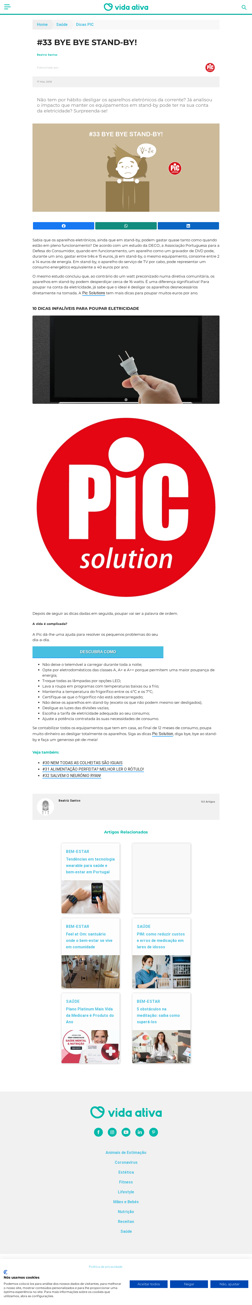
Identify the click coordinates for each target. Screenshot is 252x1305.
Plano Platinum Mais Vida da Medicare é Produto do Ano (90, 1015)
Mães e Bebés (126, 1201)
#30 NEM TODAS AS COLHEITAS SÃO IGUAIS (82, 762)
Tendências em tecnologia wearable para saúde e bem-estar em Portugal (90, 865)
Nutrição (126, 1211)
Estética (126, 1172)
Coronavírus (126, 1162)
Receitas (126, 1221)
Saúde (62, 24)
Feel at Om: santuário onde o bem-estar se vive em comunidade (89, 940)
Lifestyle (126, 1192)
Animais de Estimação (126, 1152)
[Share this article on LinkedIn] (188, 225)
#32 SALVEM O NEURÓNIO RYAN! (71, 775)
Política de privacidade (105, 1267)
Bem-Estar (77, 851)
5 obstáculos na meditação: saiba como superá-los (158, 1015)
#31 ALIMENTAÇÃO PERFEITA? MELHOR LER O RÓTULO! (93, 769)
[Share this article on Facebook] (63, 225)
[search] (244, 7)
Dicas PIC (85, 24)
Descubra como (98, 652)
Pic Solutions (93, 293)
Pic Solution (162, 733)
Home (42, 24)
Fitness (126, 1182)
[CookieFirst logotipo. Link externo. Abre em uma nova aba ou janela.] (5, 1272)
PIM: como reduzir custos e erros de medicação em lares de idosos (161, 940)
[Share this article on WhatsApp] (126, 225)
